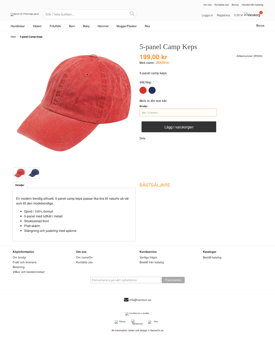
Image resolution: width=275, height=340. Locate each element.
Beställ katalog (212, 257)
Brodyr (144, 106)
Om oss (207, 4)
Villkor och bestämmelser (29, 272)
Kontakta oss (222, 4)
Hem (13, 36)
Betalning (19, 267)
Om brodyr (19, 257)
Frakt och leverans (24, 262)
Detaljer (19, 185)
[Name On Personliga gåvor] (25, 16)
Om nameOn (84, 257)
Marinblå (152, 90)
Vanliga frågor (148, 257)
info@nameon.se (140, 300)
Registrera (223, 15)
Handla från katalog (252, 4)
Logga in (207, 15)
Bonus (235, 4)
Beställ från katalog (152, 262)
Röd (143, 90)
